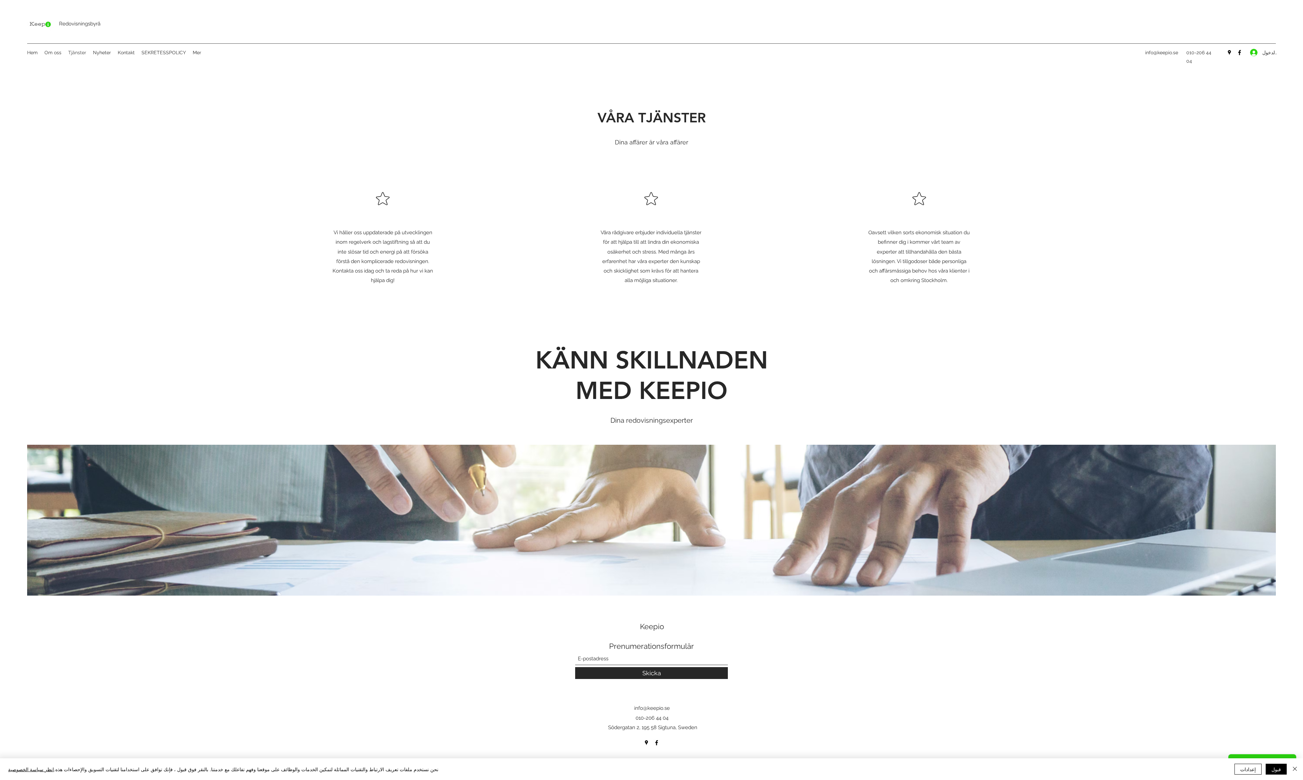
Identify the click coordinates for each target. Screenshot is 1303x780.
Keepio (652, 626)
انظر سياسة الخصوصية (31, 769)
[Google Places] (1229, 52)
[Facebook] (1239, 52)
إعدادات (1248, 769)
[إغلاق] (1295, 769)
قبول (1276, 769)
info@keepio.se (1161, 52)
